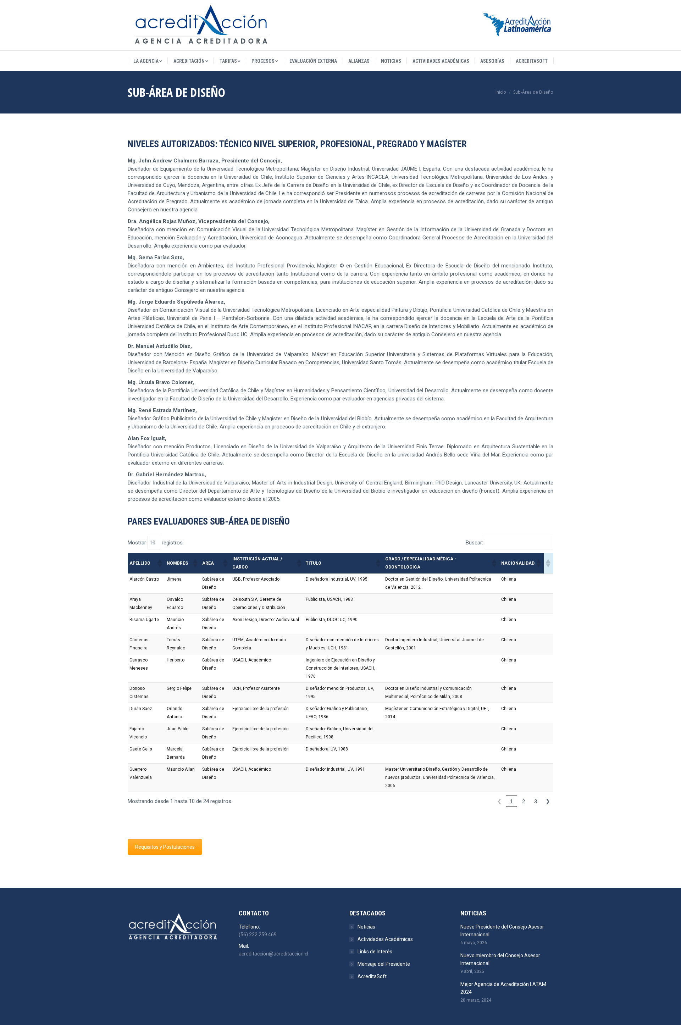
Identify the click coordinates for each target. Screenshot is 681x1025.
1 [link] (511, 801)
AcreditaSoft (372, 976)
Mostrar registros (155, 542)
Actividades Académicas (385, 939)
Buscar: (474, 542)
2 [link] (523, 801)
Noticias (366, 927)
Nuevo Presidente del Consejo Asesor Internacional (502, 930)
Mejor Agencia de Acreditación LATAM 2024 (503, 988)
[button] (159, 563)
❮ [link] (499, 801)
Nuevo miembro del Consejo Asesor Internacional (500, 959)
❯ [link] (548, 801)
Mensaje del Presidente (384, 964)
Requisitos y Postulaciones (165, 847)
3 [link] (535, 801)
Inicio (500, 92)
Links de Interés (375, 951)
